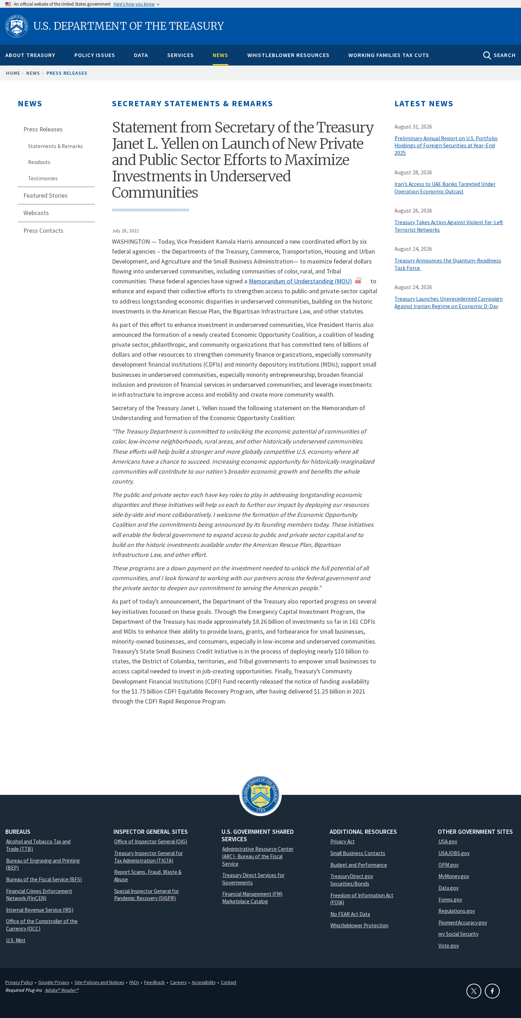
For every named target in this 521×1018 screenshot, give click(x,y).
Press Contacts (43, 230)
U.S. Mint (16, 940)
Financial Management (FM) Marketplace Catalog (252, 897)
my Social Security (458, 934)
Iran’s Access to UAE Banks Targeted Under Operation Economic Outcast (444, 188)
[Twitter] (473, 991)
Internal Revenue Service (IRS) (39, 909)
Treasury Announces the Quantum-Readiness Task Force (447, 264)
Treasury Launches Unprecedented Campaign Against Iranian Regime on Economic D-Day (448, 302)
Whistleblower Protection (359, 925)
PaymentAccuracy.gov (462, 922)
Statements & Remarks (55, 146)
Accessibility (203, 982)
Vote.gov (448, 945)
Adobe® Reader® (61, 990)
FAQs (134, 982)
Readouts (39, 162)
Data (141, 54)
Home (13, 73)
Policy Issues (94, 54)
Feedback (154, 982)
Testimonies (43, 178)
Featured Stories (45, 195)
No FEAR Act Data (350, 914)
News (220, 54)
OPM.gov (448, 864)
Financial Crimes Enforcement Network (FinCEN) (39, 895)
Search (505, 54)
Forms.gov (450, 899)
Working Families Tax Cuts (388, 54)
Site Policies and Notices (99, 982)
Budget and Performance (358, 864)
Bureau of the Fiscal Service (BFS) (44, 879)
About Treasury (30, 54)
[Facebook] (492, 991)
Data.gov (448, 887)
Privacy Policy (19, 982)
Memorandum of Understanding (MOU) (300, 281)
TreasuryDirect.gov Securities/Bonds (351, 880)
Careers (178, 982)
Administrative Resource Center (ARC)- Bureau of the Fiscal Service (257, 856)
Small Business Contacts (357, 853)
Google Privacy (53, 982)
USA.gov (447, 841)
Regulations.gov (456, 910)
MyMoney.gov (453, 876)
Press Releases (67, 73)
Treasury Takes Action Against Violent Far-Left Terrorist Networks (448, 226)
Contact (228, 982)
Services (180, 54)
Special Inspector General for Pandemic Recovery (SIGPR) (146, 895)
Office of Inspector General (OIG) (150, 841)
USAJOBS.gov (454, 853)
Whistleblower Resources (288, 54)
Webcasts (36, 213)
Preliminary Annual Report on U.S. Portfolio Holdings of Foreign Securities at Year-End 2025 (446, 146)
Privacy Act (342, 841)
